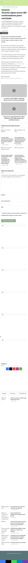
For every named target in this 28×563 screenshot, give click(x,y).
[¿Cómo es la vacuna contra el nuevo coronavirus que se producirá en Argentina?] (5, 523)
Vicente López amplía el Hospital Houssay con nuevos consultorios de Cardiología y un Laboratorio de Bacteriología (7, 159)
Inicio (3, 6)
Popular (4, 393)
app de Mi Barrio (18, 64)
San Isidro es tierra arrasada (18, 542)
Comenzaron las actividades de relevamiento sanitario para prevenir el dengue (18, 537)
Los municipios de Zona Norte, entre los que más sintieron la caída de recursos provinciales (20, 140)
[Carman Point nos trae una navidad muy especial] (5, 508)
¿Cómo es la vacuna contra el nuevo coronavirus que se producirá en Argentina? (18, 523)
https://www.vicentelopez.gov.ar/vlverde (11, 78)
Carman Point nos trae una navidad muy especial (17, 507)
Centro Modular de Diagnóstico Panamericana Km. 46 (17, 514)
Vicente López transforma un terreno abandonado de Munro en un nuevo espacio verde (7, 140)
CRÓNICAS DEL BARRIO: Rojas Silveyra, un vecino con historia (17, 530)
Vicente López (14, 6)
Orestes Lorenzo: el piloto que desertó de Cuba (18, 398)
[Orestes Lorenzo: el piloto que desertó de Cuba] (5, 451)
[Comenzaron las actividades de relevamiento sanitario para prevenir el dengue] (5, 538)
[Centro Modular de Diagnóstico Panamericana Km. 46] (5, 516)
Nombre (3, 194)
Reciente (12, 393)
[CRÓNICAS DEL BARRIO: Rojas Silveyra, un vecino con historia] (5, 531)
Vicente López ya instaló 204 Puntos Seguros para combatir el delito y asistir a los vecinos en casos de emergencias (21, 159)
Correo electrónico (6, 201)
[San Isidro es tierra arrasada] (5, 544)
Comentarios (22, 393)
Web (2, 207)
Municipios (8, 6)
